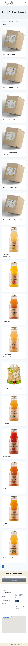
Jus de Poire (6, 321)
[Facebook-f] (16, 601)
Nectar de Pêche (7, 523)
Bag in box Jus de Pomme (10, 152)
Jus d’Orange (6, 289)
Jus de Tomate (7, 456)
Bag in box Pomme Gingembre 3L (12, 219)
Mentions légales (6, 600)
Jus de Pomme (7, 354)
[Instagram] (18, 601)
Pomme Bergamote (8, 557)
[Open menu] (25, 3)
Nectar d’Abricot (7, 488)
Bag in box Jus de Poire (9, 120)
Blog (3, 598)
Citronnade (6, 254)
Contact (4, 596)
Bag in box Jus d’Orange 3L (10, 87)
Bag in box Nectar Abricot (10, 187)
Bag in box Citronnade (9, 54)
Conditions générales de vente (7, 602)
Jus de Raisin (6, 423)
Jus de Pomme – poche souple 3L (12, 389)
